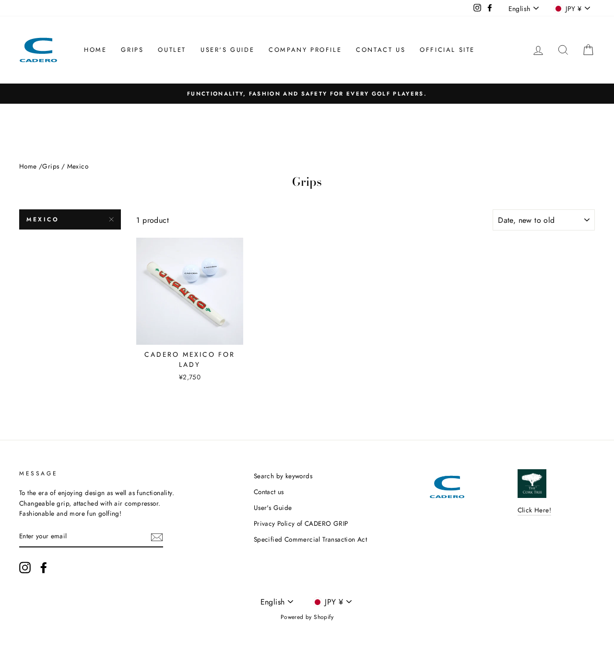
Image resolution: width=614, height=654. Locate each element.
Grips (132, 49)
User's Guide (227, 49)
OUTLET (172, 49)
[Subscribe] (157, 537)
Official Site (447, 49)
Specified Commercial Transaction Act (310, 539)
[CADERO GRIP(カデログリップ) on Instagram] (25, 567)
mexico (42, 219)
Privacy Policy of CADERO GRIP (301, 523)
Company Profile (305, 49)
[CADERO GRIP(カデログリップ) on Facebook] (43, 567)
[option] (307, 93)
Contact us (380, 49)
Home (95, 49)
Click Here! (534, 510)
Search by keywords (283, 476)
